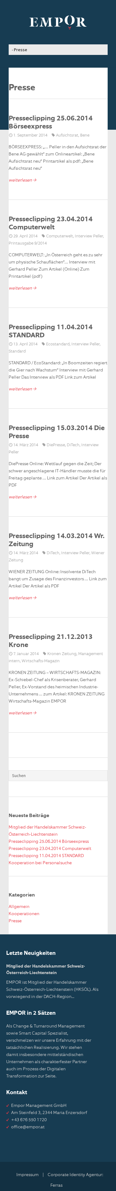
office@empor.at (28, 1127)
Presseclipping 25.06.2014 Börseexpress (49, 841)
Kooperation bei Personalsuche (40, 863)
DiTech (73, 445)
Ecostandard (58, 344)
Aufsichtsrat (67, 135)
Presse (15, 921)
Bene (84, 135)
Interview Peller (89, 236)
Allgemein (19, 907)
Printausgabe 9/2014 (28, 243)
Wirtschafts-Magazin (41, 661)
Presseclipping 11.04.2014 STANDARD (46, 856)
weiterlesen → (22, 180)
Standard (17, 351)
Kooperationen (24, 914)
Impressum (27, 1175)
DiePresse (56, 445)
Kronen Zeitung (61, 654)
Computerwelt (59, 236)
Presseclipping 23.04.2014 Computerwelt (50, 849)
